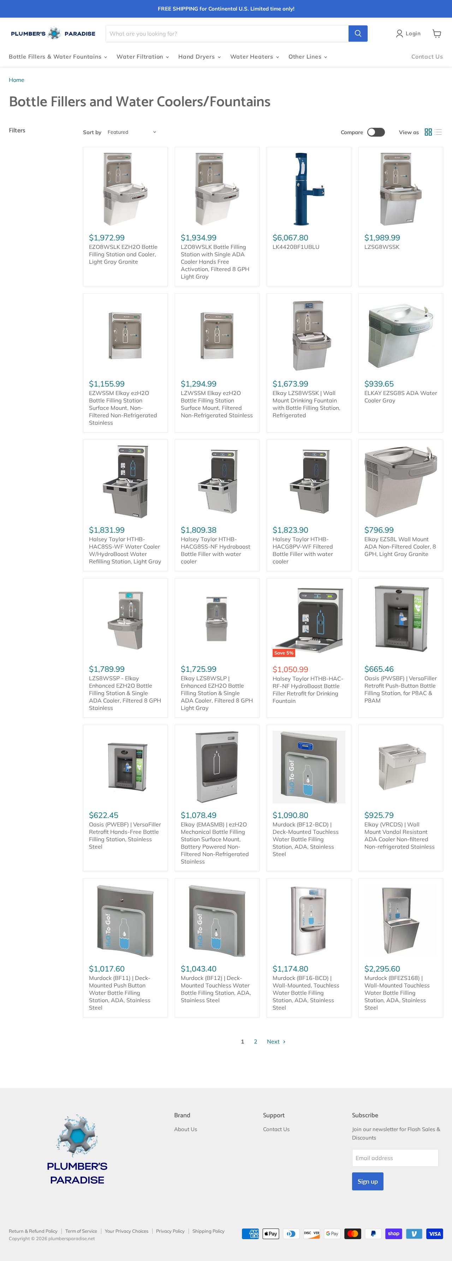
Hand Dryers (197, 56)
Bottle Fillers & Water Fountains (56, 56)
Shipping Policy (208, 1231)
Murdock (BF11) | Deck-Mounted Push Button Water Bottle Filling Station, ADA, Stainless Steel (119, 992)
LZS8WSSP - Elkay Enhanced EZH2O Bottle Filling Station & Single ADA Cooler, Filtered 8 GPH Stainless (125, 693)
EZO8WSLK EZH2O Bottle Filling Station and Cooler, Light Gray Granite (123, 254)
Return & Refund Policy (33, 1231)
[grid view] (428, 132)
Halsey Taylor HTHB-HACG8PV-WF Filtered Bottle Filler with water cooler (303, 550)
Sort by (92, 132)
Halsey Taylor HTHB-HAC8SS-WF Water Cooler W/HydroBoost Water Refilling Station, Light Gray (125, 550)
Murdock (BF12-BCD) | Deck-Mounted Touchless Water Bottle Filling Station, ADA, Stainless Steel (306, 839)
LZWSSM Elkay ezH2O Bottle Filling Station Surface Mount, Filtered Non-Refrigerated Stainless (217, 404)
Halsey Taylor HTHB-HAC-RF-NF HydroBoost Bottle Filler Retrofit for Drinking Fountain (308, 689)
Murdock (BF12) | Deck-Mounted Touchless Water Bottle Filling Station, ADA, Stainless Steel (216, 989)
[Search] (358, 33)
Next (274, 1041)
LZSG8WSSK (381, 246)
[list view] (438, 132)
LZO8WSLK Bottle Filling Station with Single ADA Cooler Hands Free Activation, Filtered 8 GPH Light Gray (215, 261)
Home (16, 80)
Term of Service (81, 1231)
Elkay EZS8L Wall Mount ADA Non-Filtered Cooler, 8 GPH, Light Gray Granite (400, 546)
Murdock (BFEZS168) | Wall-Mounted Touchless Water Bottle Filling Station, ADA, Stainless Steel (397, 992)
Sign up (368, 1181)
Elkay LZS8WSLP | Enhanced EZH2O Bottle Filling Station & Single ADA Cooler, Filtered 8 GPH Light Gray (217, 693)
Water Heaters (252, 56)
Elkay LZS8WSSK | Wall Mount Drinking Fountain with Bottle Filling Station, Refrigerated (306, 404)
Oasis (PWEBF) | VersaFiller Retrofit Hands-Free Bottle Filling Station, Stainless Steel (125, 835)
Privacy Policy (170, 1231)
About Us (185, 1129)
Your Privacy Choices (126, 1231)
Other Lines (306, 56)
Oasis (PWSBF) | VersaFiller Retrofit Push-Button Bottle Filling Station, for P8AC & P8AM (400, 689)
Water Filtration (141, 56)
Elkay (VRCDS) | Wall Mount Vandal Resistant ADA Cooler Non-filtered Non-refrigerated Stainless (399, 835)
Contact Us (427, 56)
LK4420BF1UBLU (296, 246)
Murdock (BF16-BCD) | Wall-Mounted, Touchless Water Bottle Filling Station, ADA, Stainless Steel (306, 992)
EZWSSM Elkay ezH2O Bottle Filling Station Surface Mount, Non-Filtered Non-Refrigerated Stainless (123, 407)
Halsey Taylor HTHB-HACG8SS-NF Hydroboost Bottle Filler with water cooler (215, 550)
